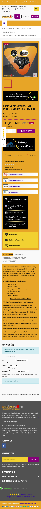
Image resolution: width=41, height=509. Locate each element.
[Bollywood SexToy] (7, 16)
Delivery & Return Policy (19, 7)
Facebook (4, 445)
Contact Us (6, 11)
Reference (6, 114)
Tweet (20, 155)
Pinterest (32, 155)
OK (34, 459)
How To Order (20, 9)
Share (8, 155)
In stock (5, 116)
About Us (6, 7)
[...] (37, 417)
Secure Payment (8, 9)
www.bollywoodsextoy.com (28, 503)
